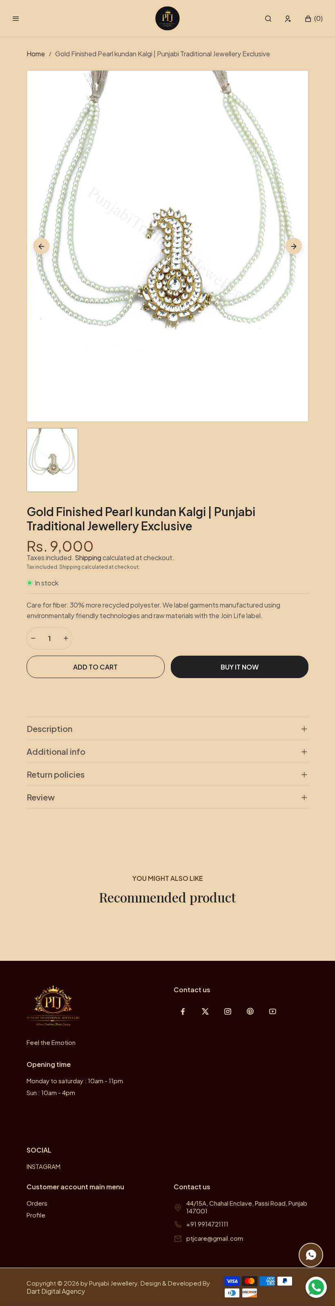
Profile (36, 1215)
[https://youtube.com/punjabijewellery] (273, 1011)
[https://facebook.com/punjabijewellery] (183, 1011)
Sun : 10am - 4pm (51, 1092)
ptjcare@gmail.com (214, 1238)
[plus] (66, 638)
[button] (268, 18)
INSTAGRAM (43, 1166)
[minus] (33, 638)
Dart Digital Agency (56, 1291)
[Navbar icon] (16, 18)
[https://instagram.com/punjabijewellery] (228, 1011)
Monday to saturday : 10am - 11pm (75, 1080)
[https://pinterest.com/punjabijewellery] (250, 1011)
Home (36, 53)
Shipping (88, 557)
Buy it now (240, 667)
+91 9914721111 (207, 1224)
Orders (37, 1203)
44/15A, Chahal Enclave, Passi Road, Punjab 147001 (246, 1207)
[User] (288, 18)
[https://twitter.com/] (205, 1011)
